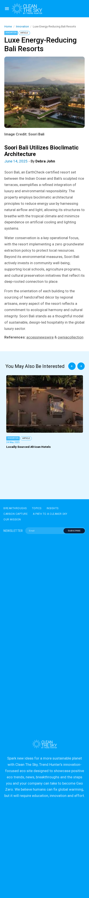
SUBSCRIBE (74, 530)
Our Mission (12, 519)
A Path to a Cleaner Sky (50, 513)
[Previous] (72, 366)
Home (8, 26)
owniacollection (70, 337)
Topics (36, 508)
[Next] (81, 366)
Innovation (22, 26)
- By (29, 161)
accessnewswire (40, 337)
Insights (53, 508)
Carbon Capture (15, 513)
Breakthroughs (15, 508)
